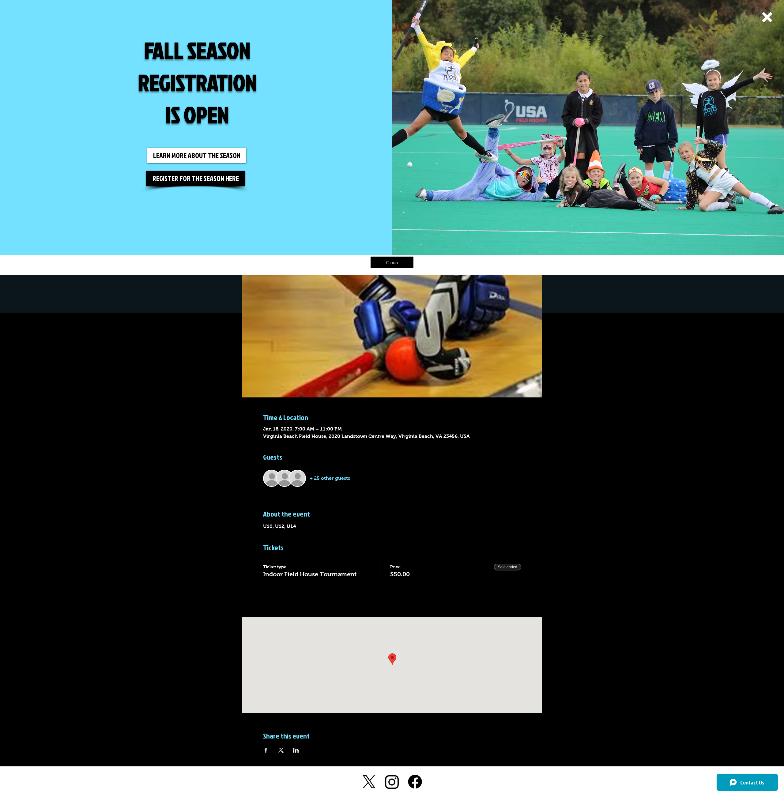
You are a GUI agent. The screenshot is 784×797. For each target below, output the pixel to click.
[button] (767, 17)
